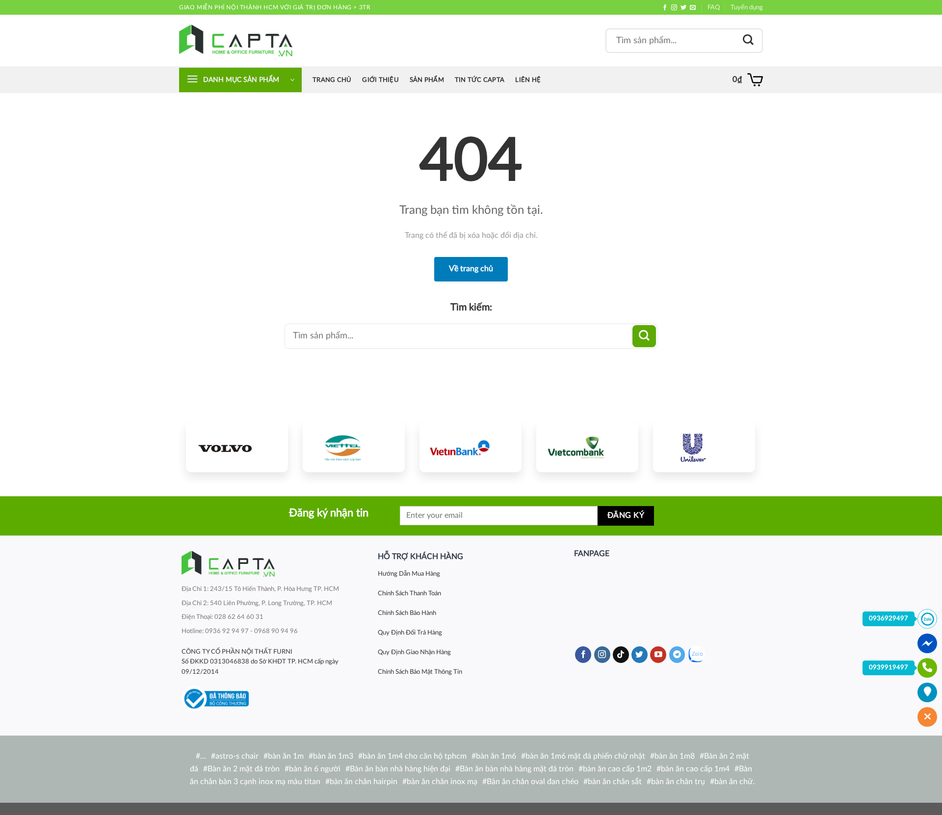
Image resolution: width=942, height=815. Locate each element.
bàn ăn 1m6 (496, 756)
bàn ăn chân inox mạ (442, 782)
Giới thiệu (380, 80)
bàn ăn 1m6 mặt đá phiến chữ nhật (585, 756)
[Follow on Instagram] (674, 7)
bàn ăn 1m (286, 756)
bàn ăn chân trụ (678, 782)
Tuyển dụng (747, 7)
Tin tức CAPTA (479, 80)
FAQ (713, 7)
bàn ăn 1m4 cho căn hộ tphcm (415, 756)
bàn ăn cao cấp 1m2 (617, 769)
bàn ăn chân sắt (615, 782)
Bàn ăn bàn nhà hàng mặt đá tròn (517, 769)
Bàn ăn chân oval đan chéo (532, 782)
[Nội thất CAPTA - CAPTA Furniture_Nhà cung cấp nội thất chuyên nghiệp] (235, 40)
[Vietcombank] (587, 447)
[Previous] (202, 446)
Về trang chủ (471, 269)
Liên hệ (528, 80)
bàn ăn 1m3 (333, 756)
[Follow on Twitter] (683, 7)
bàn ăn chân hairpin (363, 782)
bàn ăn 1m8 (674, 756)
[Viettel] (354, 447)
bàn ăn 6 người (314, 769)
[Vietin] (470, 447)
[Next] (738, 446)
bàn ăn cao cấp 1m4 (695, 769)
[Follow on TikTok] (621, 654)
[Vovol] (237, 447)
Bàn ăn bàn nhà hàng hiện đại (400, 769)
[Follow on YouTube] (658, 654)
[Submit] (748, 40)
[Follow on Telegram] (677, 654)
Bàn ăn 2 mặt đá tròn (244, 769)
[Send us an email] (693, 7)
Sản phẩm (427, 80)
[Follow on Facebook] (665, 7)
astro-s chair (237, 756)
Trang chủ (332, 80)
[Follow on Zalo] (696, 654)
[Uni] (704, 447)
